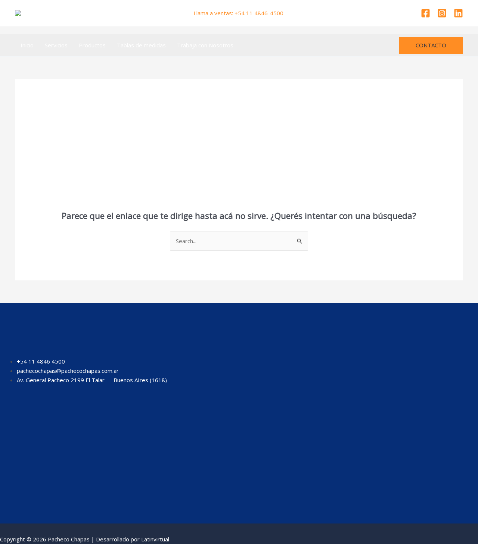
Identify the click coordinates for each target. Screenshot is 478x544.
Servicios (56, 45)
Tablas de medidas (141, 45)
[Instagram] (442, 13)
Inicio (27, 45)
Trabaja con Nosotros (205, 45)
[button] (431, 45)
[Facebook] (425, 13)
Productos (92, 45)
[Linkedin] (458, 13)
